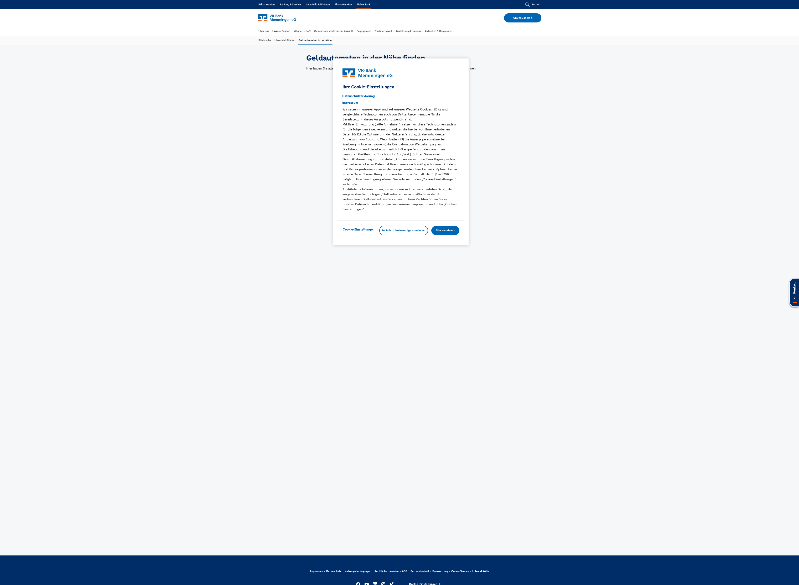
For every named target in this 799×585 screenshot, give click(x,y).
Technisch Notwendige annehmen (404, 230)
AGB (404, 571)
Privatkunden (266, 4)
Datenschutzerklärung (358, 96)
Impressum (316, 571)
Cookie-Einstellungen (359, 229)
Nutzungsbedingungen (358, 571)
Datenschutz (333, 571)
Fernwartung (440, 571)
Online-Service (460, 571)
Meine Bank (364, 4)
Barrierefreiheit (420, 571)
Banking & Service (290, 4)
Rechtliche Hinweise (387, 571)
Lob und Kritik (480, 571)
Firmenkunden (343, 4)
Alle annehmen (445, 230)
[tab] (264, 31)
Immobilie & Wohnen (318, 4)
